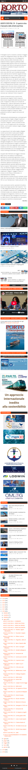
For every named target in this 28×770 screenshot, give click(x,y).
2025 (3, 600)
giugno (5, 740)
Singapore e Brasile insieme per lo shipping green (12, 264)
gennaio (6, 747)
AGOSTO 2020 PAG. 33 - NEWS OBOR (12, 677)
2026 (3, 598)
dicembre (6, 613)
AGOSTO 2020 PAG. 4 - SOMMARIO (12, 621)
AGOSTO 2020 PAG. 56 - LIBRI (10, 732)
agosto (5, 619)
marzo (5, 745)
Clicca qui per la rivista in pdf (12, 322)
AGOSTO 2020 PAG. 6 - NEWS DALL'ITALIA (13, 623)
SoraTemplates (10, 768)
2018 (3, 752)
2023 (3, 605)
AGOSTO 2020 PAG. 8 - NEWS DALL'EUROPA (14, 627)
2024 (3, 602)
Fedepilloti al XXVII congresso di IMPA (10, 246)
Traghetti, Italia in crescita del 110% (17, 552)
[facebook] (23, 1)
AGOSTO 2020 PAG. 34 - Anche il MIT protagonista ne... (12, 680)
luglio (5, 738)
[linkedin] (26, 1)
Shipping (8, 204)
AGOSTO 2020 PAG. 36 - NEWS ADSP (12, 686)
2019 (3, 749)
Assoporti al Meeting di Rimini (16, 542)
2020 (3, 611)
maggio (5, 742)
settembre (6, 617)
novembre (6, 615)
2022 (3, 607)
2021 (3, 609)
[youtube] (25, 1)
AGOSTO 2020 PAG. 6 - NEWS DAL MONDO (14, 625)
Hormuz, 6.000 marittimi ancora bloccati (10, 228)
